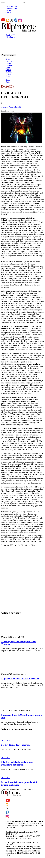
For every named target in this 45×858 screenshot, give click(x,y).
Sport (7, 76)
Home (8, 59)
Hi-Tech (9, 72)
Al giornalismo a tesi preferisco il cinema (20, 678)
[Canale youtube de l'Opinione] (3, 21)
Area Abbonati (11, 6)
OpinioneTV (10, 35)
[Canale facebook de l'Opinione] (16, 21)
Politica (8, 63)
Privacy (8, 10)
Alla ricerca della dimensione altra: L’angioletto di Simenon (17, 763)
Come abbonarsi (11, 8)
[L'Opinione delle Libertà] (19, 31)
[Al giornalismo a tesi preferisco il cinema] (14, 672)
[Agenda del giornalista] (11, 53)
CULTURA (5, 740)
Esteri (8, 68)
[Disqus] (22, 579)
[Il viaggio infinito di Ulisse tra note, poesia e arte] (14, 708)
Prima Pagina (10, 37)
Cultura (8, 70)
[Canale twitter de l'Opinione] (12, 21)
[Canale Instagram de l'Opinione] (20, 21)
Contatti (8, 13)
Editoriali (9, 61)
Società (8, 74)
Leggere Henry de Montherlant (15, 745)
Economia (9, 65)
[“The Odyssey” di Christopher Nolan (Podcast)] (14, 635)
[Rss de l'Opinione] (7, 21)
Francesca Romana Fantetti (11, 107)
